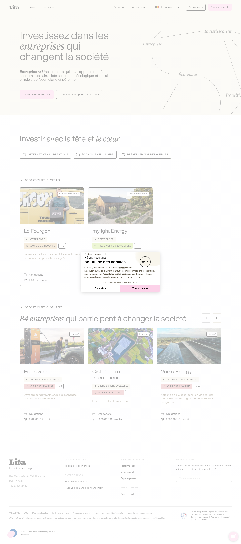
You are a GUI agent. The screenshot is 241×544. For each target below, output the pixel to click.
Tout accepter (140, 288)
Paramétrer (101, 288)
